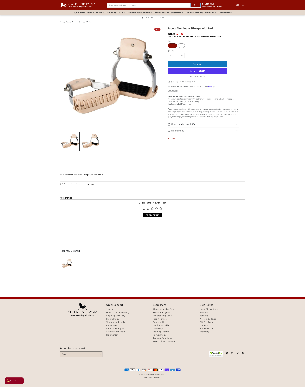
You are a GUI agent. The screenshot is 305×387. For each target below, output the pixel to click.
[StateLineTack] (77, 5)
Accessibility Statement (164, 341)
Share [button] (172, 138)
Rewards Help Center (163, 315)
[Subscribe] (99, 354)
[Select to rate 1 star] (144, 208)
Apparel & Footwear (139, 12)
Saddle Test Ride (161, 325)
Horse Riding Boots (209, 309)
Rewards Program (161, 312)
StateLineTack (148, 374)
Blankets (204, 315)
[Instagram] (232, 354)
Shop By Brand (207, 328)
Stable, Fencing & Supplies (200, 12)
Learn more (90, 184)
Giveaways (158, 328)
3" (181, 45)
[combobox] (154, 5)
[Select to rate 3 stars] (152, 208)
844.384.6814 (208, 4)
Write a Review (152, 215)
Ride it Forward (160, 319)
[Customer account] (237, 5)
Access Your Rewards (116, 331)
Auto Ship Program (115, 328)
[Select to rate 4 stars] (156, 208)
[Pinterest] (242, 354)
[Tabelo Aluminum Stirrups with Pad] (67, 263)
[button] (203, 124)
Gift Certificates (207, 322)
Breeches (204, 312)
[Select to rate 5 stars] (161, 208)
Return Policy (112, 319)
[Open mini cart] (242, 5)
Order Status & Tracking (117, 312)
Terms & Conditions (162, 338)
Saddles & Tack (115, 12)
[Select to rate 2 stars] (148, 208)
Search (109, 309)
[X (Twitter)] (237, 354)
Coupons (204, 325)
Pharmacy (204, 331)
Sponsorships (159, 322)
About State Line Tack (163, 309)
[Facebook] (227, 354)
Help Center (112, 335)
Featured (225, 12)
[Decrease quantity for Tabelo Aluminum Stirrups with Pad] (170, 55)
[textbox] (152, 179)
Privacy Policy (159, 335)
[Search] (196, 5)
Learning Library (161, 331)
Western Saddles (208, 319)
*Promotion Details (115, 322)
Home (62, 22)
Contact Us (111, 325)
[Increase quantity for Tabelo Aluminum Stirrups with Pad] (182, 55)
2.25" (172, 45)
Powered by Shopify (159, 374)
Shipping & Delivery (115, 315)
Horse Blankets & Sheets (168, 12)
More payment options (197, 77)
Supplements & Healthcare (88, 12)
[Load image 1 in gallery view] (69, 141)
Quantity (171, 51)
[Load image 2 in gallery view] (90, 141)
